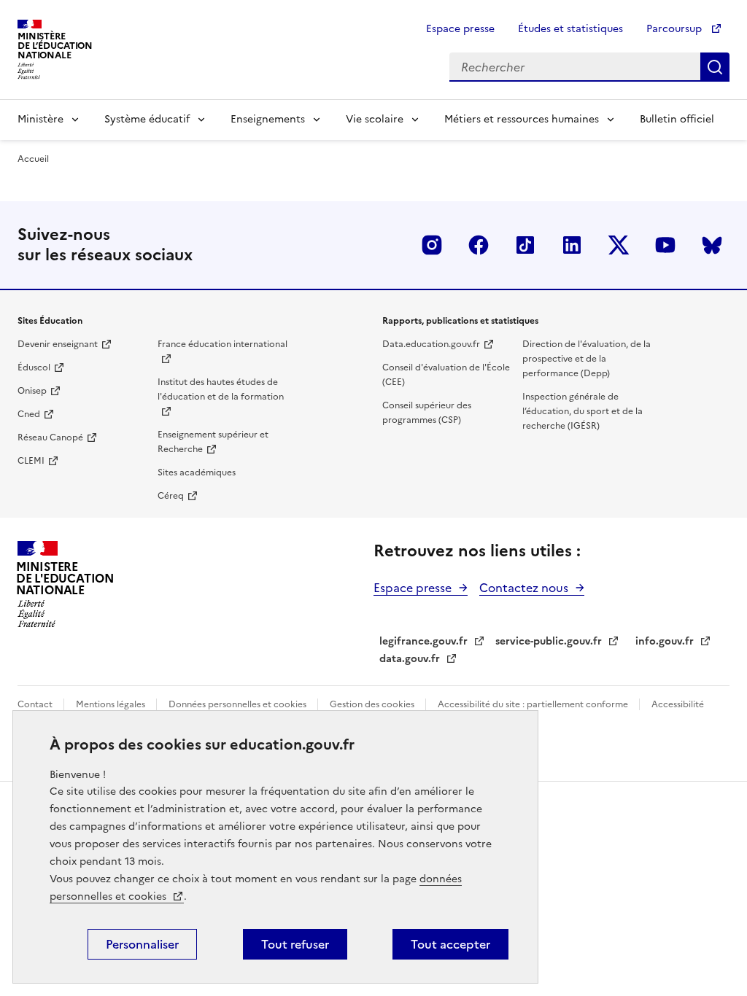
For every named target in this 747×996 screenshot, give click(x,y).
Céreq (171, 495)
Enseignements (268, 119)
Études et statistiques (570, 28)
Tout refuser (295, 944)
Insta (431, 244)
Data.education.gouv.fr (431, 344)
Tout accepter (450, 944)
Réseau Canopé (50, 437)
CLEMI (31, 460)
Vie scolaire (374, 119)
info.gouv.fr (664, 641)
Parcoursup (675, 28)
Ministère (40, 119)
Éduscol (34, 367)
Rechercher (714, 67)
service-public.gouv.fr (548, 641)
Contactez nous (523, 587)
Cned (29, 414)
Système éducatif (147, 119)
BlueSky (711, 244)
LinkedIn (571, 244)
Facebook (478, 244)
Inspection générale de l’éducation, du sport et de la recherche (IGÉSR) (582, 411)
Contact (36, 704)
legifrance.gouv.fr (423, 641)
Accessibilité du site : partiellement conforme (534, 704)
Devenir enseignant (58, 344)
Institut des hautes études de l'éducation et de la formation (221, 389)
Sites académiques (197, 472)
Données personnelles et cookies (239, 704)
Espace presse (460, 28)
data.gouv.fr (409, 658)
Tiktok (525, 244)
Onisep (32, 390)
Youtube (665, 244)
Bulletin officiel (677, 119)
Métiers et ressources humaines (521, 119)
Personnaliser (142, 944)
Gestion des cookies (373, 704)
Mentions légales (111, 704)
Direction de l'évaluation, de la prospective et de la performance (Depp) (586, 359)
